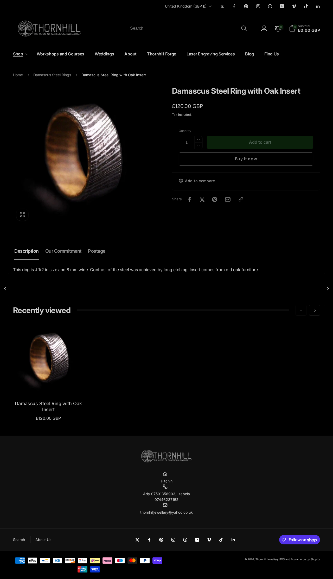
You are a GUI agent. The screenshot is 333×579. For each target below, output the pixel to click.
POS (282, 559)
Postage (96, 251)
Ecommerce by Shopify (305, 559)
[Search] (244, 28)
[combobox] (188, 28)
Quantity (185, 130)
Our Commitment (63, 251)
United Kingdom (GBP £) (186, 6)
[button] (304, 28)
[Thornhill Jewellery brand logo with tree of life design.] (166, 461)
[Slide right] (314, 310)
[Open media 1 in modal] (82, 155)
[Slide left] (301, 310)
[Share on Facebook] (189, 199)
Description (26, 251)
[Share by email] (228, 199)
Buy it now (246, 158)
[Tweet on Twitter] (202, 199)
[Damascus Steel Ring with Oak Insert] (48, 384)
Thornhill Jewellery (267, 559)
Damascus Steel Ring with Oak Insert (48, 406)
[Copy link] (241, 199)
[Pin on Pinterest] (214, 199)
